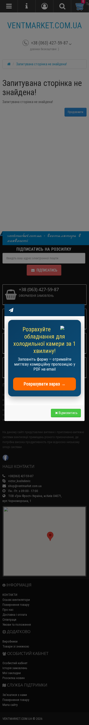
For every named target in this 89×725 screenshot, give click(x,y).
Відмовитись (68, 413)
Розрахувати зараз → (45, 384)
